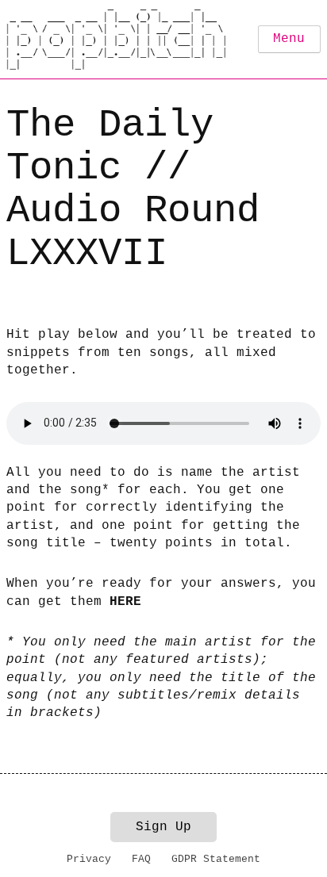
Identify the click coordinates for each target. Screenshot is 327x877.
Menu (289, 39)
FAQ (141, 859)
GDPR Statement (215, 859)
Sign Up (163, 827)
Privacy (89, 859)
